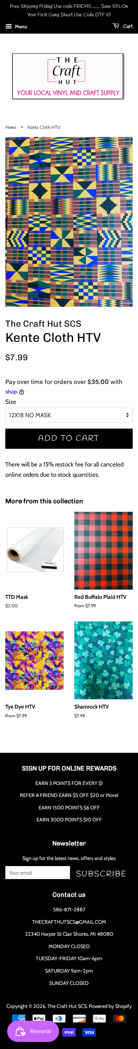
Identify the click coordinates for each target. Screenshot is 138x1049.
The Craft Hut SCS (67, 1006)
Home (10, 128)
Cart (127, 26)
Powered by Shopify (110, 1006)
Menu (20, 26)
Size (10, 401)
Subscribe (101, 874)
